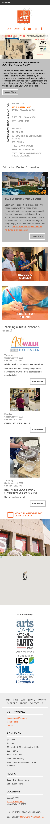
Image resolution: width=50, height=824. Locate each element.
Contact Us (36, 703)
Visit (15, 700)
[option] (25, 66)
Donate (17, 29)
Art (23, 700)
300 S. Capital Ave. (22, 107)
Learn (31, 700)
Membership (12, 722)
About (23, 703)
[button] (25, 575)
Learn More (10, 92)
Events (42, 700)
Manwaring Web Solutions (32, 817)
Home (7, 700)
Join (9, 29)
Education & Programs (17, 718)
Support (12, 703)
